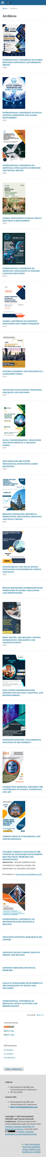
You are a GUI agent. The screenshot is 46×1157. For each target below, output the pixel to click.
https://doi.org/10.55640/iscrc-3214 (28, 874)
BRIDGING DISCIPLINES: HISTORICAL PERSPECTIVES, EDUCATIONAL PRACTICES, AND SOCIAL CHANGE (22, 516)
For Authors (8, 1054)
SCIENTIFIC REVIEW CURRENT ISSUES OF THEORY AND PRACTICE (21, 953)
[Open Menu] (2, 2)
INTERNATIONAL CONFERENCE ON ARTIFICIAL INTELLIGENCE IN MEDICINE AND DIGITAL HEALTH (22, 168)
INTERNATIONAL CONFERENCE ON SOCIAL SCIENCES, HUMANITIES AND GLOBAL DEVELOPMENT (22, 115)
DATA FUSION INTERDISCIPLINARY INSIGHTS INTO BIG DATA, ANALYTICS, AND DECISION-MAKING (23, 692)
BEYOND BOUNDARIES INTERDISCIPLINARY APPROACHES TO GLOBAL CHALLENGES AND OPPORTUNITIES (23, 590)
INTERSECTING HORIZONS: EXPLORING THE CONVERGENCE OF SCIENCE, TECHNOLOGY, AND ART (23, 789)
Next (39, 1015)
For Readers (8, 1050)
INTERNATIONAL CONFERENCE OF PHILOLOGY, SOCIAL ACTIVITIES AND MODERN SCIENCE (20, 1003)
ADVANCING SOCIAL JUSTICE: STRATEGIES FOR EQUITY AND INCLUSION (22, 391)
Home (5, 8)
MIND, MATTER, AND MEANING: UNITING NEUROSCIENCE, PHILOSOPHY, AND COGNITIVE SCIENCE (22, 640)
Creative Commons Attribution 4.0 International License (19, 1127)
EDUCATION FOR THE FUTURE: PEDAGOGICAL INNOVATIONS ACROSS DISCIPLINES (20, 463)
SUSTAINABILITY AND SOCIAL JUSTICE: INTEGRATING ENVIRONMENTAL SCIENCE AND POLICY (22, 569)
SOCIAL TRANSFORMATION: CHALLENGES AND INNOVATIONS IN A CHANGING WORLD (22, 442)
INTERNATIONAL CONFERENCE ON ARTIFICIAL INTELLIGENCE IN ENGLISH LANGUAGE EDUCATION (21, 271)
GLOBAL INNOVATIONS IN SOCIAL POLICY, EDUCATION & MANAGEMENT (22, 219)
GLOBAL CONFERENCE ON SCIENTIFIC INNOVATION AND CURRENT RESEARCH (21, 322)
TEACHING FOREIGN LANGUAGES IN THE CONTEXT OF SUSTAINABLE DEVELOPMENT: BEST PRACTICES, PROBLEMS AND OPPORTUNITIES (23, 856)
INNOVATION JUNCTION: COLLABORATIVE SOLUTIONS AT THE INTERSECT (22, 741)
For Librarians (9, 1057)
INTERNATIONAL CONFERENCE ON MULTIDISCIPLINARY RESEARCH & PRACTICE (18, 921)
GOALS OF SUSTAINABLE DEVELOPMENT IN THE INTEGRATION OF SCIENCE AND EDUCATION (23, 985)
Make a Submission (14, 1069)
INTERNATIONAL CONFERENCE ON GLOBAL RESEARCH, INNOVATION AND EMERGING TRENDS (23, 62)
